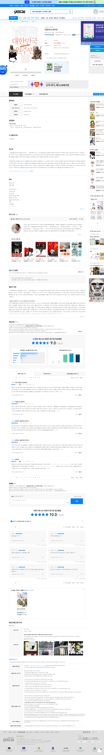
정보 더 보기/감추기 (54, 34)
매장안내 (37, 18)
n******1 (77, 578)
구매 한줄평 (68, 527)
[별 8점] (20, 496)
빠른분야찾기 (13, 17)
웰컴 (11, 21)
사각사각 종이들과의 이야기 (96, 265)
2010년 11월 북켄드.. (95, 236)
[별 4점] (16, 496)
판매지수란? (70, 34)
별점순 (81, 377)
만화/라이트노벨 (24, 21)
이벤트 (28, 18)
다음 (97, 225)
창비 (53, 32)
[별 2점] (15, 496)
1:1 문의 (42, 665)
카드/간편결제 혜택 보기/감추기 (69, 54)
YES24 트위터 (87, 732)
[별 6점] (18, 496)
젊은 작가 (75, 18)
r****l (20, 423)
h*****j (22, 461)
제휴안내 (47, 732)
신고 (34, 384)
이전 (97, 222)
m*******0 (38, 545)
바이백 (32, 18)
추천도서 (99, 18)
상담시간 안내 (96, 742)
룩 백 (97, 112)
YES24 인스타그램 (89, 732)
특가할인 (94, 18)
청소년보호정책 (29, 732)
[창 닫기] (67, 62)
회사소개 (5, 732)
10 (35, 377)
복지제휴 (52, 732)
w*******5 (21, 403)
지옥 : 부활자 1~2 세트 (28, 259)
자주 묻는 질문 (89, 742)
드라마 (33, 21)
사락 (47, 18)
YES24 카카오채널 (83, 732)
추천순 (76, 377)
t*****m (38, 578)
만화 (91, 251)
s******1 (22, 384)
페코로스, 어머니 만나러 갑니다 (93, 213)
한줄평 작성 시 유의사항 (82, 496)
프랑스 (56, 67)
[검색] (70, 12)
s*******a (92, 263)
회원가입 (89, 5)
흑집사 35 (98, 138)
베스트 (20, 18)
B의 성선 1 (98, 152)
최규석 (46, 32)
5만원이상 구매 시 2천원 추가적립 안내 (69, 48)
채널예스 (43, 18)
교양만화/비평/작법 (27, 127)
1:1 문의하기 (81, 742)
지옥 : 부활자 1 (51, 259)
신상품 (24, 18)
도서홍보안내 (36, 732)
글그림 (48, 32)
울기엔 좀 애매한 (21, 609)
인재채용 (10, 732)
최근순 (72, 377)
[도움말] (50, 45)
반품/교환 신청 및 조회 (35, 665)
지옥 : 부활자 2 (39, 259)
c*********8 (76, 562)
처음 (12, 378)
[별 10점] (22, 496)
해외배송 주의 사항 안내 (97, 55)
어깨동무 (62, 259)
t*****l (91, 248)
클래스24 (56, 18)
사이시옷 (74, 259)
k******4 (38, 562)
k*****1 (92, 234)
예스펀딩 (51, 18)
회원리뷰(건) (59, 34)
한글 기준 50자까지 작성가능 (19, 500)
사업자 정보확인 (47, 741)
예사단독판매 (81, 18)
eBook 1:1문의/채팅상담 (93, 739)
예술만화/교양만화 (37, 127)
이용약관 (15, 732)
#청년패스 (12, 138)
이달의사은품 (88, 18)
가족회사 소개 (96, 732)
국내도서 (15, 21)
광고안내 (42, 732)
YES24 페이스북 (85, 732)
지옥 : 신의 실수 (15, 259)
